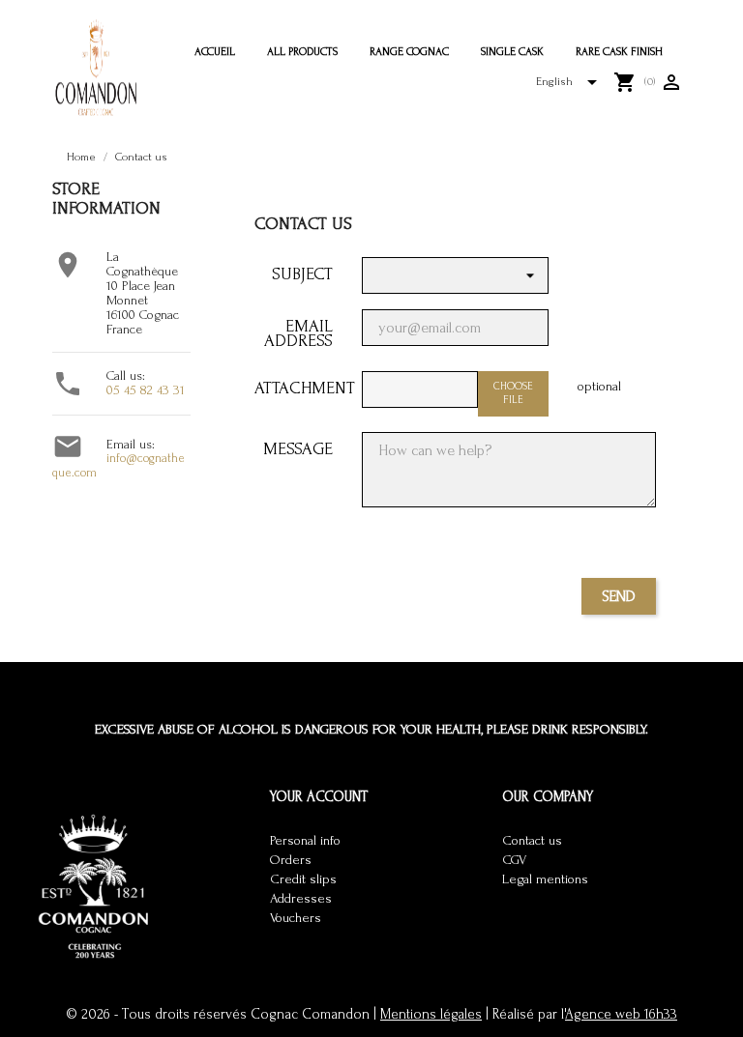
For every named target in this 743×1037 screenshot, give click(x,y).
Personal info (305, 841)
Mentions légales (431, 1014)
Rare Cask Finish (619, 51)
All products (302, 51)
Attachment (300, 387)
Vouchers (295, 918)
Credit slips (303, 879)
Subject (302, 273)
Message (298, 448)
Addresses (301, 899)
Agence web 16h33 (621, 1014)
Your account (319, 797)
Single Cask (512, 51)
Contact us (532, 841)
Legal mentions (545, 879)
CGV (514, 860)
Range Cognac (409, 51)
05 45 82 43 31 (145, 390)
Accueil (214, 51)
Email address (298, 332)
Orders (291, 860)
